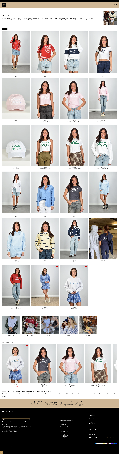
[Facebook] (3, 412)
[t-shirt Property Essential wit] (43, 363)
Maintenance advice (92, 424)
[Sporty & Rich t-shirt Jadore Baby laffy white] (70, 363)
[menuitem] (37, 5)
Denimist (69, 335)
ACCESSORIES (64, 4)
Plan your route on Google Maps (66, 426)
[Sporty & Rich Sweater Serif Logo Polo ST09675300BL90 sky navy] (16, 238)
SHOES (48, 4)
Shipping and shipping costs (94, 421)
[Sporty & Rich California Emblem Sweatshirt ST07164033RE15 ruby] (16, 285)
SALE (70, 4)
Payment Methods (92, 423)
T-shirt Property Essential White (74, 215)
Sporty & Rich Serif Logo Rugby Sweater (74, 261)
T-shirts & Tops (11, 335)
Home (3, 9)
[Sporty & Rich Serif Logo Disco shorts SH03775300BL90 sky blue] (103, 192)
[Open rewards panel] (1, 452)
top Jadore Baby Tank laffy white (45, 121)
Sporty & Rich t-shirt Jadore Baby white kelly (74, 168)
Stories (90, 431)
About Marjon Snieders (93, 433)
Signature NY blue (45, 215)
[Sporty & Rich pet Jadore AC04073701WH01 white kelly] (16, 145)
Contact (90, 417)
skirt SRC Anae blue (45, 308)
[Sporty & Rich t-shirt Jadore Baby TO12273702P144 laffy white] (74, 98)
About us (76, 4)
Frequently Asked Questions (94, 418)
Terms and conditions (20, 446)
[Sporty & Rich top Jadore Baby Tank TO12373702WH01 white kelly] (45, 145)
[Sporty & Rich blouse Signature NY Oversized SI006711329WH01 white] (16, 192)
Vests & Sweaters (30, 335)
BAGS (59, 4)
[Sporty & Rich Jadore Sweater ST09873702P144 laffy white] (103, 98)
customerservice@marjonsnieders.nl (66, 420)
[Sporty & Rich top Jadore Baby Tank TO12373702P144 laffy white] (45, 98)
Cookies (30, 446)
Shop (6, 9)
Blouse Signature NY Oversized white (16, 215)
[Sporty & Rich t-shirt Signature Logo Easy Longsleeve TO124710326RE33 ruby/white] (16, 52)
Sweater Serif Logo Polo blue (16, 261)
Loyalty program (92, 419)
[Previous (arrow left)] (4, 365)
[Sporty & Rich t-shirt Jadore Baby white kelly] (98, 363)
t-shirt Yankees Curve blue (103, 261)
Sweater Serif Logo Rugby (45, 261)
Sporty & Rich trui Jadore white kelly (102, 168)
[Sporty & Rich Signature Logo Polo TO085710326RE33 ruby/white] (45, 52)
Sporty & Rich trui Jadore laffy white (102, 121)
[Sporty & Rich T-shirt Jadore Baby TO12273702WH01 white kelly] (74, 145)
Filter (5, 28)
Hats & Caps (88, 335)
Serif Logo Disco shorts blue (103, 215)
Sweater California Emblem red (16, 308)
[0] (116, 5)
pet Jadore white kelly (16, 168)
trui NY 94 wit (15, 385)
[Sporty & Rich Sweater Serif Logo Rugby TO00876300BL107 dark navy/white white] (74, 238)
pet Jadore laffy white (16, 121)
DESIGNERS (42, 4)
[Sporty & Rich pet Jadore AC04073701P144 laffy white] (16, 98)
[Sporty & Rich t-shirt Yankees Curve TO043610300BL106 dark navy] (103, 238)
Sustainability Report (93, 434)
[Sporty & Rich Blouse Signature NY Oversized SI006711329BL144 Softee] (45, 192)
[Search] (114, 5)
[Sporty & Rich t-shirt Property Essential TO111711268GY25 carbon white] (74, 192)
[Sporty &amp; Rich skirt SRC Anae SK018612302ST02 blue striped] (45, 285)
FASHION (53, 4)
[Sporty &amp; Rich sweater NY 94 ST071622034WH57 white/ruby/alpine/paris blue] (74, 285)
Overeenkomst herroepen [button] (6, 449)
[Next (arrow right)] (115, 365)
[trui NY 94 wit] (15, 363)
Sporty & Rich (16, 120)
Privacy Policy (26, 446)
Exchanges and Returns (93, 422)
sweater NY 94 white (74, 308)
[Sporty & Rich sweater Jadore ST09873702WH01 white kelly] (103, 145)
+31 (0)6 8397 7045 (67, 418)
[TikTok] (13, 412)
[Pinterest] (10, 412)
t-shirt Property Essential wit (43, 385)
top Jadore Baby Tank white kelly (45, 168)
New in (37, 4)
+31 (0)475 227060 (66, 416)
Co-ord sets (49, 335)
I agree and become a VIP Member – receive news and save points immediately (14, 421)
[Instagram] (7, 412)
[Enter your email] (29, 419)
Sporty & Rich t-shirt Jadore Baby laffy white (74, 121)
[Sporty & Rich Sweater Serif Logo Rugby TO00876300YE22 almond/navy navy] (45, 238)
